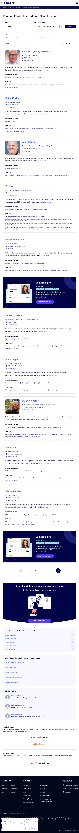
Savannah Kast (16, 695)
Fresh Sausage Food (22, 339)
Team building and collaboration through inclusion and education (25, 216)
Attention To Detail (10, 638)
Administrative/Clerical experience (15, 434)
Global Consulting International (33, 407)
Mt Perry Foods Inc (27, 383)
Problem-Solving (10, 642)
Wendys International (11, 672)
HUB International (13, 498)
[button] (58, 570)
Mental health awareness (41, 478)
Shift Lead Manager (14, 102)
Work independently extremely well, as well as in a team (22, 436)
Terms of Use (27, 788)
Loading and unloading (44, 346)
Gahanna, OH (12, 500)
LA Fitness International (15, 454)
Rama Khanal (15, 714)
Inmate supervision (11, 478)
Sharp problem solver (23, 84)
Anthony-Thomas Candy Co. (16, 246)
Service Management (59, 522)
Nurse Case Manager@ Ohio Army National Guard (39, 404)
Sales (32, 390)
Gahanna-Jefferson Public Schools (35, 263)
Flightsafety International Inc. (13, 677)
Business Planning (41, 390)
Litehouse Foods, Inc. (23, 209)
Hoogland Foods (13, 104)
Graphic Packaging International (14, 662)
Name (13, 792)
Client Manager (12, 495)
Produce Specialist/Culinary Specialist (19, 190)
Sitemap (42, 792)
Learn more (39, 621)
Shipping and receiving (61, 346)
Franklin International (11, 682)
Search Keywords (40, 23)
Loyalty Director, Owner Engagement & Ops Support (40, 146)
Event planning (9, 270)
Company (14, 788)
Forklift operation (10, 346)
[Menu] (77, 3)
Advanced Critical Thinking (29, 524)
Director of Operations (14, 363)
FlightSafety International (31, 58)
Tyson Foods (12, 322)
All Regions (43, 795)
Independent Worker (11, 87)
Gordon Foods (12, 193)
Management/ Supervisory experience (39, 522)
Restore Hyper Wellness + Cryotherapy (30, 515)
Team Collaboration (11, 645)
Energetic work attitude (40, 84)
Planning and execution (12, 390)
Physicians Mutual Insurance (53, 515)
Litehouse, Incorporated (39, 209)
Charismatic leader (47, 175)
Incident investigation (57, 478)
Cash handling (49, 128)
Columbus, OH (12, 195)
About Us (42, 788)
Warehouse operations (12, 348)
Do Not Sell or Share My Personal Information (47, 800)
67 (48, 571)
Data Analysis (9, 175)
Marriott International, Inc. (32, 148)
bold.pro (52, 590)
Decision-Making (34, 175)
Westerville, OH (12, 456)
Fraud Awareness (28, 802)
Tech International (10, 667)
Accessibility (27, 795)
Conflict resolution (21, 175)
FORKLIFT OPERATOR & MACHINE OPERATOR (23, 319)
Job (2, 792)
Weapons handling (11, 480)
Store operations (63, 270)
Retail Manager (12, 243)
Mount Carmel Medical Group (52, 427)
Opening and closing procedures (15, 131)
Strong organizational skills (57, 84)
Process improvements (49, 270)
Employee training (10, 128)
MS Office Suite (10, 84)
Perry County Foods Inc (43, 383)
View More (46, 70)
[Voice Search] (61, 26)
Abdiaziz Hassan (16, 705)
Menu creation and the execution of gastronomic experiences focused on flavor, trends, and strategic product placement (38, 223)
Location (4, 788)
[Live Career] (39, 744)
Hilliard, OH (27, 151)
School (13, 785)
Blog (24, 792)
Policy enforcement (37, 128)
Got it (33, 829)
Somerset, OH (12, 368)
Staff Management (55, 390)
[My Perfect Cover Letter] (39, 763)
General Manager (13, 451)
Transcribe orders (65, 434)
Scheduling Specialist (30, 55)
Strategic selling (21, 270)
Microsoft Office (53, 434)
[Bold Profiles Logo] (7, 3)
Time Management (10, 649)
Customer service (34, 270)
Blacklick (10, 249)
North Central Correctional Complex (33, 471)
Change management (62, 175)
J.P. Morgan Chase (28, 77)
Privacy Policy (27, 799)
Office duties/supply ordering (37, 434)
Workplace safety (24, 128)
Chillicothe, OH (12, 107)
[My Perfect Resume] (39, 737)
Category (6, 22)
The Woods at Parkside (33, 427)
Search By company (14, 7)
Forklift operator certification (26, 346)
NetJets (39, 77)
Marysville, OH (28, 60)
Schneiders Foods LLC (15, 366)
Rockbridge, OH (29, 410)
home (5, 7)
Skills (3, 785)
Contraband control (25, 478)
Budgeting (25, 390)
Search (70, 26)
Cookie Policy (44, 785)
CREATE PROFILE (44, 302)
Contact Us (26, 785)
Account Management (12, 524)
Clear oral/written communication (15, 522)
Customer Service (10, 635)
